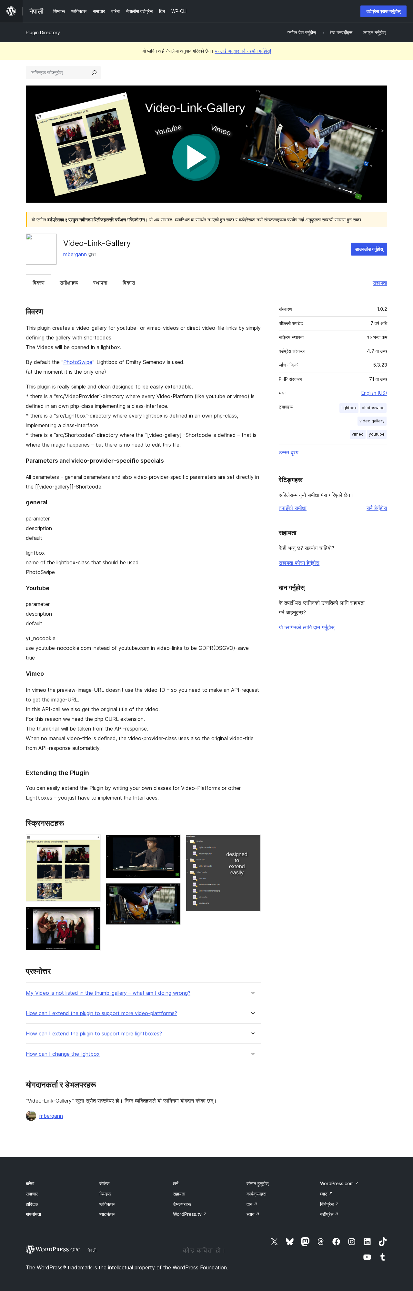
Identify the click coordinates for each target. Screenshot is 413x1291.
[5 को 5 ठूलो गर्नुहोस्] (252, 843)
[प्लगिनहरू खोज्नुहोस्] (94, 72)
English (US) (374, 393)
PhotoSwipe (77, 362)
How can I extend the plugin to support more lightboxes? (94, 1034)
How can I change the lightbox (63, 1054)
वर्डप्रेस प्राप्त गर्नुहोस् (383, 11)
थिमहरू (105, 1193)
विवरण (39, 282)
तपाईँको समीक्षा (293, 508)
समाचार (32, 1193)
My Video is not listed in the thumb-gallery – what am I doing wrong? (108, 993)
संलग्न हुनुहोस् (257, 1183)
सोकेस (104, 1183)
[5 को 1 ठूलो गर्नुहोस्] (92, 843)
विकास (129, 282)
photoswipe (373, 407)
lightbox (349, 407)
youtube (377, 434)
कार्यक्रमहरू (256, 1193)
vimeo (358, 434)
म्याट (326, 1193)
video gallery (372, 421)
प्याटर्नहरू (107, 1214)
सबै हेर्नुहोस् (377, 508)
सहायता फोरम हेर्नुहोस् (299, 563)
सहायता (380, 282)
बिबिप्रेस (329, 1204)
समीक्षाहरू (69, 282)
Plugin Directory (43, 32)
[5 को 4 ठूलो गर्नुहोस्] (172, 892)
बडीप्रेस (329, 1214)
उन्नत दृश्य (288, 452)
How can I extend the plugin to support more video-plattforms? (101, 1013)
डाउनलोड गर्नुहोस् (369, 249)
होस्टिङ (32, 1204)
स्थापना (100, 282)
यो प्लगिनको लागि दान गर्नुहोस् (307, 627)
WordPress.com (339, 1183)
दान (252, 1204)
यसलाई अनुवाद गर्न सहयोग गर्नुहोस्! (243, 51)
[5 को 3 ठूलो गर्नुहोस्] (172, 843)
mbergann (75, 254)
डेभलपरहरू (182, 1204)
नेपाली (91, 1250)
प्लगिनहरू (107, 1204)
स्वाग (253, 1214)
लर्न (175, 1183)
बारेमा (30, 1183)
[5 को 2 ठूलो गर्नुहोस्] (92, 915)
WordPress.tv (190, 1214)
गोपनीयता (33, 1214)
